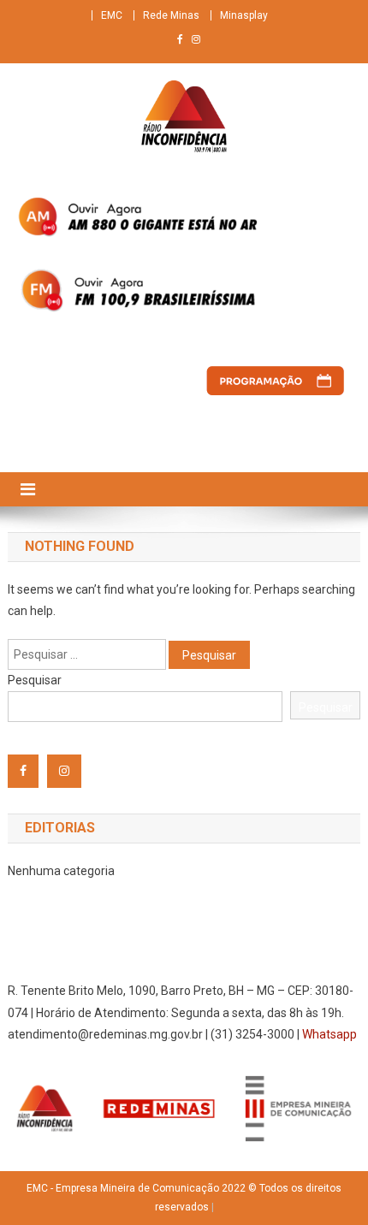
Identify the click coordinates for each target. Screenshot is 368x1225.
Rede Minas (171, 15)
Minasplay (244, 15)
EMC (111, 15)
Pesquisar (35, 680)
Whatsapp (329, 1034)
